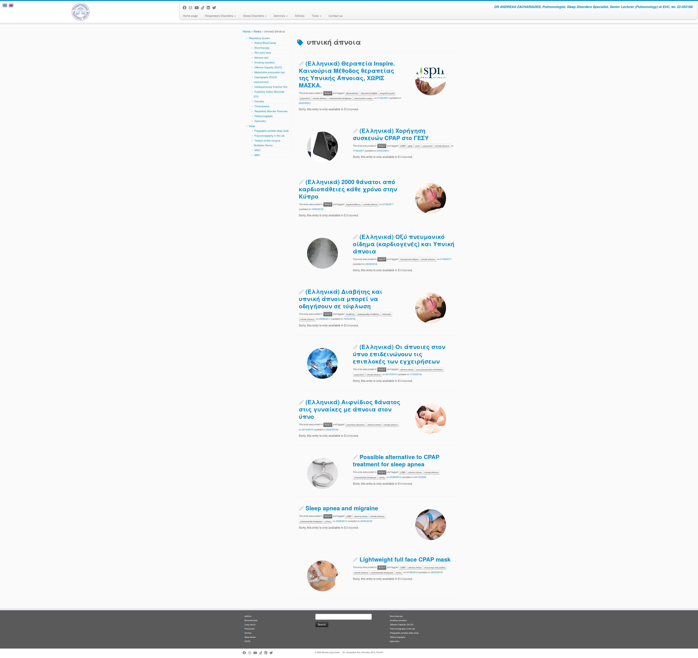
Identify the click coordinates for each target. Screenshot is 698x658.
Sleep (252, 126)
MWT (257, 155)
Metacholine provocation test (269, 72)
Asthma (247, 616)
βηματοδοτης (352, 93)
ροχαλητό (305, 98)
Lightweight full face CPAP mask (405, 559)
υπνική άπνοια (319, 98)
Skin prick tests (262, 52)
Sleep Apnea (250, 636)
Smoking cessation (264, 62)
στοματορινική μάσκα (434, 567)
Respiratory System (259, 38)
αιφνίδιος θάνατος (355, 424)
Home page (190, 16)
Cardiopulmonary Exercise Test (270, 86)
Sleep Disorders (254, 16)
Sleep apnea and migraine (342, 508)
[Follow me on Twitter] (215, 7)
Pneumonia (249, 628)
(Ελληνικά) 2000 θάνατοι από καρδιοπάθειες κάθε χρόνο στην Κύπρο (348, 188)
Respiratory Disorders (219, 16)
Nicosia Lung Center (331, 652)
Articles (299, 16)
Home (246, 31)
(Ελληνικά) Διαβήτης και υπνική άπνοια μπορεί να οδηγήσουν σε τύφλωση (340, 298)
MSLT (257, 150)
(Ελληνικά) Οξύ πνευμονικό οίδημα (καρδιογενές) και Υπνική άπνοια (403, 243)
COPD (247, 641)
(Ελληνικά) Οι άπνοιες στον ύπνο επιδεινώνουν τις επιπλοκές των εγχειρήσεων (399, 353)
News (257, 31)
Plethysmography (263, 116)
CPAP (402, 145)
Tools (316, 16)
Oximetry (259, 101)
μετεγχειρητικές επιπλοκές (429, 369)
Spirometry (260, 121)
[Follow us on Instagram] (191, 7)
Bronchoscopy (262, 47)
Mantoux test (261, 57)
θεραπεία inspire (369, 93)
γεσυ (417, 145)
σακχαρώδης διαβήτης (368, 314)
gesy (410, 145)
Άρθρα (328, 93)
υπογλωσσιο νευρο (363, 98)
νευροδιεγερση (387, 93)
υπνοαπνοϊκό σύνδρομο (340, 98)
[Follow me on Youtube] (197, 7)
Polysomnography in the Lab (269, 135)
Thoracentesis (261, 106)
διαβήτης (350, 314)
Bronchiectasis (251, 620)
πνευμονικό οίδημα (409, 259)
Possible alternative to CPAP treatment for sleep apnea (396, 460)
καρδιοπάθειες (353, 204)
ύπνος (382, 477)
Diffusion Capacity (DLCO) (268, 67)
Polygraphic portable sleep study (271, 130)
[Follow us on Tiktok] (204, 7)
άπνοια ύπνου (407, 369)
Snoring (247, 632)
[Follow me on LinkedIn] (209, 7)
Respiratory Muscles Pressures (271, 111)
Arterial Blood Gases (265, 43)
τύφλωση (386, 314)
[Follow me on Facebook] (186, 7)
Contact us (335, 16)
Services (280, 16)
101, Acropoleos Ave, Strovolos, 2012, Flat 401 (362, 652)
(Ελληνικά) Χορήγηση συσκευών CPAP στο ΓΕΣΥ (391, 134)
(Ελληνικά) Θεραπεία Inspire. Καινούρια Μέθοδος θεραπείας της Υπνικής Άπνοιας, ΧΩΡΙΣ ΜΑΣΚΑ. (347, 74)
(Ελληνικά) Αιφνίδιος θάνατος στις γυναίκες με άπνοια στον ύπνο (349, 409)
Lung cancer (250, 624)
